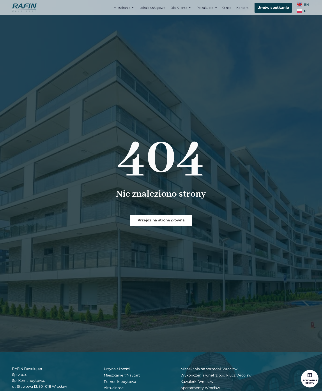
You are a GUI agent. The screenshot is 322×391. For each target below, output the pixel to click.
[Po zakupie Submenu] (216, 8)
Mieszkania (122, 8)
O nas (226, 8)
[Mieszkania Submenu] (133, 8)
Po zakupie (204, 8)
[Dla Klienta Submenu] (190, 8)
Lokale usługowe (152, 8)
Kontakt (242, 8)
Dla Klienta (178, 8)
